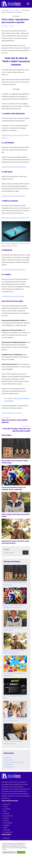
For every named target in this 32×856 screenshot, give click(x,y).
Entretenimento (8, 816)
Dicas (5, 811)
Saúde (5, 827)
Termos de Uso (10, 767)
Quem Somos (9, 764)
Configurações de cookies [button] (9, 852)
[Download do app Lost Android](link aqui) (14, 167)
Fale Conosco (9, 760)
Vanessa (11, 26)
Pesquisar (6, 549)
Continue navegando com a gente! (12, 413)
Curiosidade (7, 809)
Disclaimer (9, 757)
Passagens (7, 825)
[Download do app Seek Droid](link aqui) (13, 196)
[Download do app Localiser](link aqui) (13, 296)
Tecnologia (7, 829)
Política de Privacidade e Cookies (15, 762)
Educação (6, 813)
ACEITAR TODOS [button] (21, 852)
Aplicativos (7, 804)
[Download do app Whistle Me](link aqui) (13, 269)
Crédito (6, 806)
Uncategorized (8, 832)
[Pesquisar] (25, 552)
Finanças (6, 820)
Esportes (6, 818)
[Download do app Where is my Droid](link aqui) (15, 217)
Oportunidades (8, 822)
